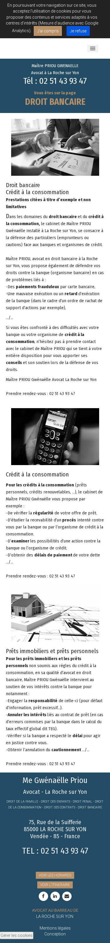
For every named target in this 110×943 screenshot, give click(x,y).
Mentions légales (55, 928)
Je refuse (78, 31)
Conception (55, 934)
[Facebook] (43, 896)
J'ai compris (48, 31)
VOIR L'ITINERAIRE (55, 885)
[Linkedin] (55, 896)
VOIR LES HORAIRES (55, 875)
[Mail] (67, 896)
